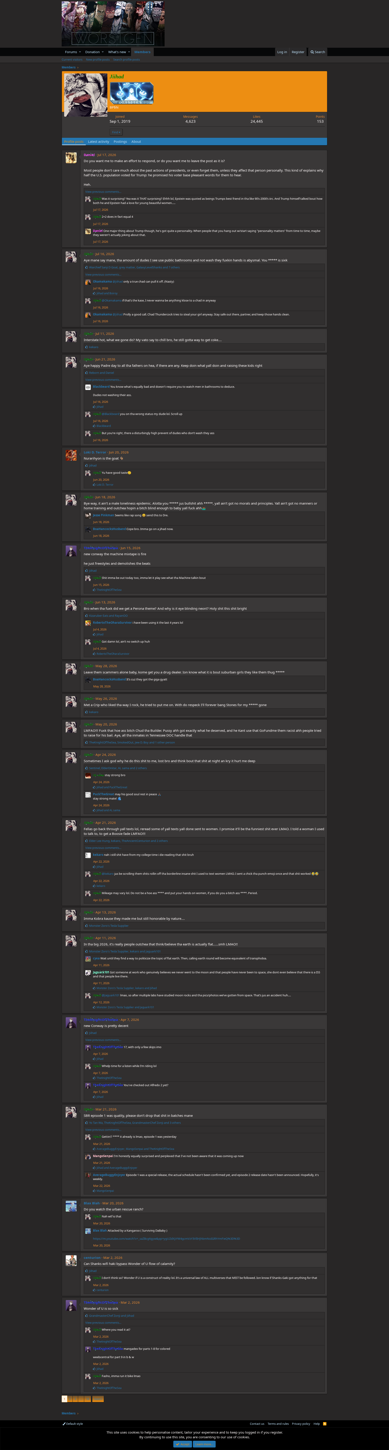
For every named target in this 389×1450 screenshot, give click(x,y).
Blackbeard (101, 387)
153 (320, 121)
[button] (80, 52)
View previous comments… (103, 192)
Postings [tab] (120, 141)
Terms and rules (278, 1424)
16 (87, 1399)
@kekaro (108, 874)
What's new (117, 52)
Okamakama (102, 281)
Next (97, 1399)
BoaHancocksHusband (109, 529)
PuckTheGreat (103, 794)
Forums (71, 52)
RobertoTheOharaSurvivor (112, 623)
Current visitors (72, 59)
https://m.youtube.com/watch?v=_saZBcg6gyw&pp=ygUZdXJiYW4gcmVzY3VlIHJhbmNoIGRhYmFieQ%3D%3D (166, 1239)
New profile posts (98, 59)
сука (96, 958)
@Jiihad (118, 281)
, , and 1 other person (132, 742)
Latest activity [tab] (98, 141)
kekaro (98, 855)
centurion (92, 1257)
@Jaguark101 (111, 995)
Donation (92, 52)
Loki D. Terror (95, 452)
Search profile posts (126, 59)
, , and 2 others (118, 768)
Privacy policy (301, 1424)
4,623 (190, 121)
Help (317, 1424)
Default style (74, 1424)
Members (142, 52)
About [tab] (136, 141)
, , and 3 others (135, 1123)
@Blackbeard (110, 414)
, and (125, 951)
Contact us (257, 1424)
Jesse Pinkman (103, 515)
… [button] (81, 1399)
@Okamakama (112, 300)
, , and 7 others (134, 267)
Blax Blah (92, 1203)
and (107, 293)
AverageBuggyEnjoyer (109, 1175)
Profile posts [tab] (74, 141)
